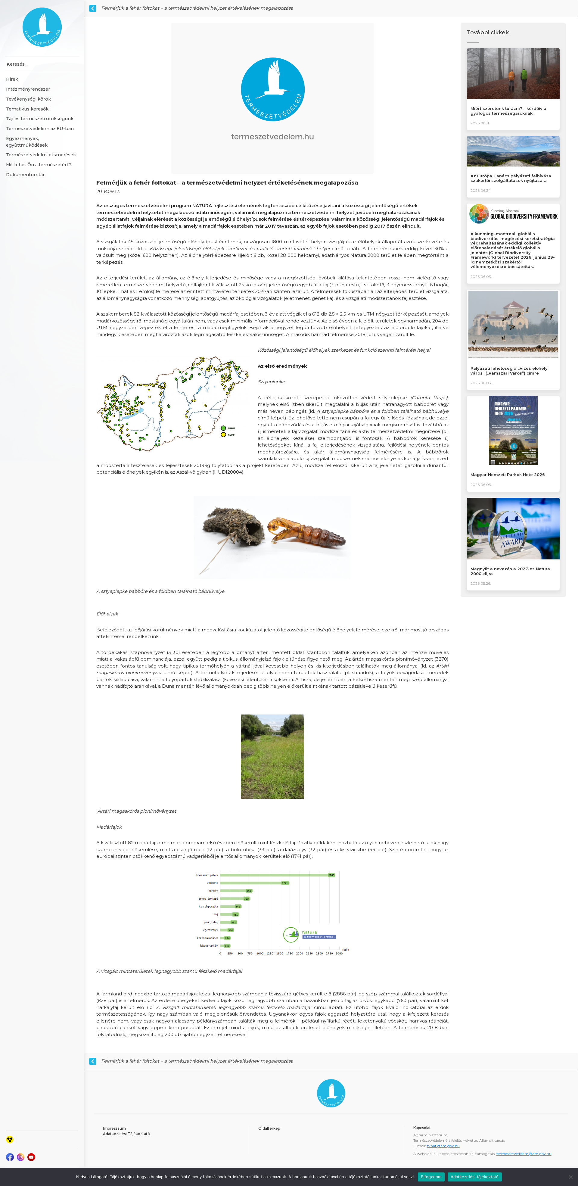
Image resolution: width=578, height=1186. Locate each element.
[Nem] (570, 1177)
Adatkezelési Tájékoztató (126, 1134)
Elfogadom (431, 1176)
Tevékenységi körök (28, 99)
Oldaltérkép (269, 1128)
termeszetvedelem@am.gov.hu (524, 1153)
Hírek (12, 79)
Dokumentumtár (25, 174)
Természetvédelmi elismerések (41, 154)
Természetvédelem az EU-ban (40, 128)
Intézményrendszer (28, 89)
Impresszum (114, 1128)
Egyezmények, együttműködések (27, 142)
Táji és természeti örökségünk (39, 118)
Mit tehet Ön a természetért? (38, 164)
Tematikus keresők (27, 109)
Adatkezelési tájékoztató (475, 1176)
